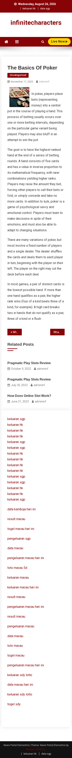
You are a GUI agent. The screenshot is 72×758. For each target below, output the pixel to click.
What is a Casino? (58, 332)
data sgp (45, 8)
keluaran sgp (16, 419)
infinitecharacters (36, 22)
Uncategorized (18, 75)
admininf (44, 81)
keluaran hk (29, 8)
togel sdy (14, 704)
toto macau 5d (17, 568)
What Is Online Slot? (17, 332)
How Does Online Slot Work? (29, 395)
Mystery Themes (35, 749)
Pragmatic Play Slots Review (29, 363)
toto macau (15, 646)
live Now (58, 41)
